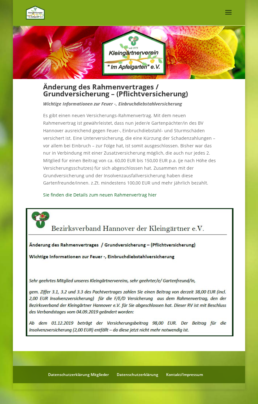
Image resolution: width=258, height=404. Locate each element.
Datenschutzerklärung (137, 374)
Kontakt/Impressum (184, 374)
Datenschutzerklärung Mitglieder (78, 374)
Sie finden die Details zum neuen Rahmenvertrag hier (100, 195)
